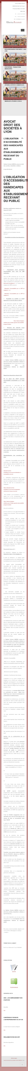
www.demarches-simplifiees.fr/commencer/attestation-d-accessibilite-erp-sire (12, 472)
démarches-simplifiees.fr (9, 283)
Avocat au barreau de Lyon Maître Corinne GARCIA (13, 1060)
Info (4, 1010)
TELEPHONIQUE (14, 987)
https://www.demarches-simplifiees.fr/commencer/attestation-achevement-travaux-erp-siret (12, 489)
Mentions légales (14, 1058)
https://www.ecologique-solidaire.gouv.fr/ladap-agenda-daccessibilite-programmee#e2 (14, 503)
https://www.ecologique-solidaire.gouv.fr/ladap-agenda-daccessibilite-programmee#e (14, 322)
